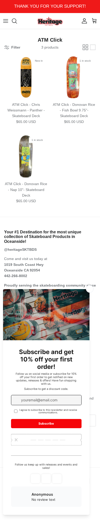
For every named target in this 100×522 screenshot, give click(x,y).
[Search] (17, 21)
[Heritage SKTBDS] (50, 21)
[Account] (83, 21)
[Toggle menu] (5, 21)
